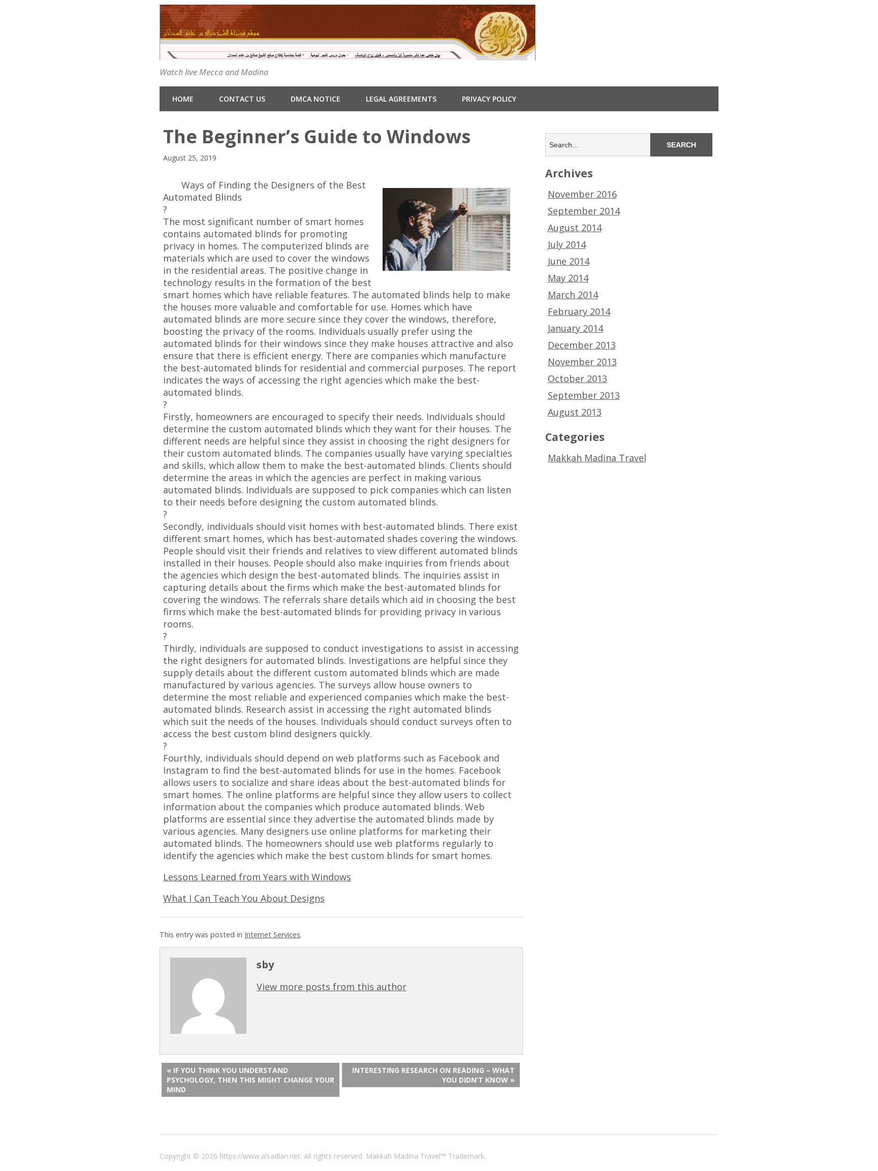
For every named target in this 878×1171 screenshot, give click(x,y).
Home (183, 99)
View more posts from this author (331, 986)
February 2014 (579, 311)
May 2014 (568, 278)
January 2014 (575, 328)
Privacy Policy (489, 99)
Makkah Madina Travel (597, 458)
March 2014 (573, 295)
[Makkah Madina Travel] (348, 53)
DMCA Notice (315, 99)
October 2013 (577, 378)
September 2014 (584, 211)
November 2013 (582, 362)
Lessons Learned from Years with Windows (257, 877)
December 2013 (582, 345)
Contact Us (242, 99)
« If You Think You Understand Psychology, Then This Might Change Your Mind (250, 1079)
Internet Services (272, 934)
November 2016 (582, 194)
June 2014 (568, 261)
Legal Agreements (401, 99)
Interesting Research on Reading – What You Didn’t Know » (433, 1075)
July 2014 (567, 244)
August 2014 (575, 227)
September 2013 (584, 395)
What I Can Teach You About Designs (244, 898)
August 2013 (575, 412)
